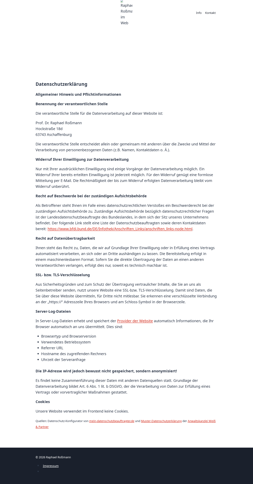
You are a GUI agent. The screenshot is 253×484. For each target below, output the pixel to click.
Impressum (51, 466)
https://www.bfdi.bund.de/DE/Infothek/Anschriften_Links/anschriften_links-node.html (120, 228)
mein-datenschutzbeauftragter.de (111, 421)
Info (199, 13)
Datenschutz (51, 472)
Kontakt (210, 13)
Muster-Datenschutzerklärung (161, 421)
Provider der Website (135, 320)
